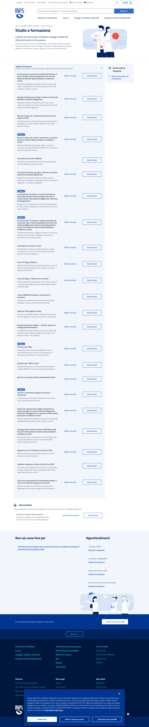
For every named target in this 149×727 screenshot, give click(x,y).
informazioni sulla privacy (54, 710)
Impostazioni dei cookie (106, 719)
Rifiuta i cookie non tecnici (74, 719)
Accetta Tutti (42, 719)
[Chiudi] (119, 693)
